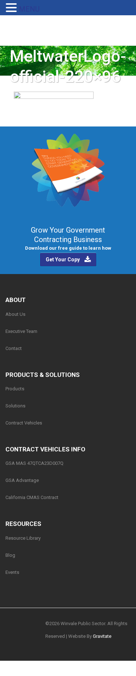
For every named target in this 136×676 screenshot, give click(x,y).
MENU (29, 9)
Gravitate (102, 636)
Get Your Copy (63, 259)
